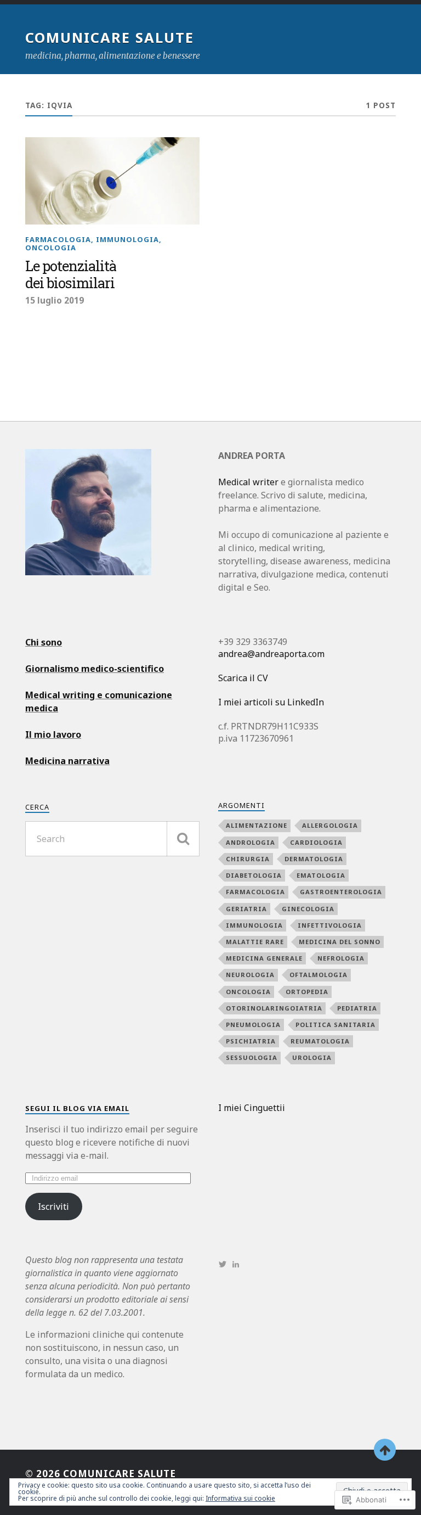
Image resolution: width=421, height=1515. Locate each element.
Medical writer (248, 482)
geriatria (246, 909)
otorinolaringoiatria (274, 1008)
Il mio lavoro (53, 734)
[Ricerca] (183, 838)
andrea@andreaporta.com (271, 654)
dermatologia (314, 859)
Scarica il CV (243, 678)
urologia (312, 1057)
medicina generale (264, 958)
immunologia (127, 239)
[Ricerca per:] (112, 838)
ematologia (321, 875)
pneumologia (253, 1024)
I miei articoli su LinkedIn (271, 702)
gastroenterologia (341, 892)
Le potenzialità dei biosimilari (70, 275)
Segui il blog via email (77, 1108)
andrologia (250, 842)
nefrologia (341, 958)
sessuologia (251, 1057)
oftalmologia (318, 974)
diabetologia (254, 875)
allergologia (330, 825)
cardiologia (316, 842)
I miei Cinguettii (251, 1108)
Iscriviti (53, 1206)
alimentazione (256, 825)
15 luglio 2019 (54, 300)
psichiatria (251, 1041)
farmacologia (58, 239)
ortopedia (307, 991)
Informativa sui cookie (240, 1498)
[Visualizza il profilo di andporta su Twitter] (222, 1264)
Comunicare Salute (109, 37)
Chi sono (43, 642)
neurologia (250, 974)
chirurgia (248, 859)
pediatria (357, 1008)
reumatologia (320, 1041)
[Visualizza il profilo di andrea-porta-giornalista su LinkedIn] (235, 1264)
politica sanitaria (335, 1024)
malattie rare (255, 942)
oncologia (50, 247)
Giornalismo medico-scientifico (94, 669)
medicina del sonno (339, 942)
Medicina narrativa (67, 761)
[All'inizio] (385, 1450)
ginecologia (308, 909)
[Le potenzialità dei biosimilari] (112, 181)
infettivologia (330, 925)
